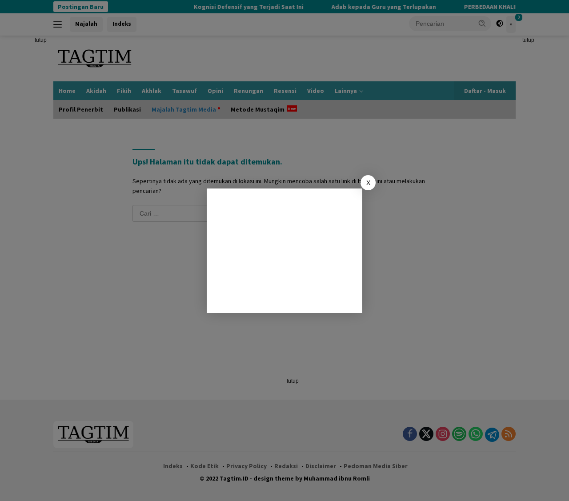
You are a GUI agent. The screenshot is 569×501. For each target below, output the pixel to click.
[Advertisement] (284, 250)
